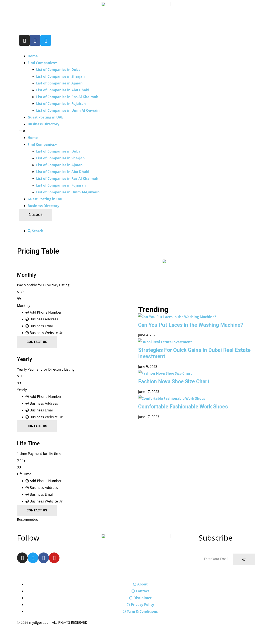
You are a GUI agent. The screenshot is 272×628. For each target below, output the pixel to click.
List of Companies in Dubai (59, 69)
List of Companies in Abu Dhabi (62, 90)
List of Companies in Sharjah (60, 76)
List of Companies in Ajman (59, 83)
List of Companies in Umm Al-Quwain (68, 110)
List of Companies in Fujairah (61, 103)
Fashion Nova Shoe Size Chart (174, 381)
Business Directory (43, 124)
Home (33, 56)
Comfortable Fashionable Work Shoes (183, 407)
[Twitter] (45, 40)
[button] (136, 130)
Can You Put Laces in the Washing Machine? (190, 325)
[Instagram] (24, 40)
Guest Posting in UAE (45, 117)
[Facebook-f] (35, 40)
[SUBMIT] (244, 559)
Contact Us (37, 342)
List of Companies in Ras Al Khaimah (67, 96)
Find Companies (41, 62)
